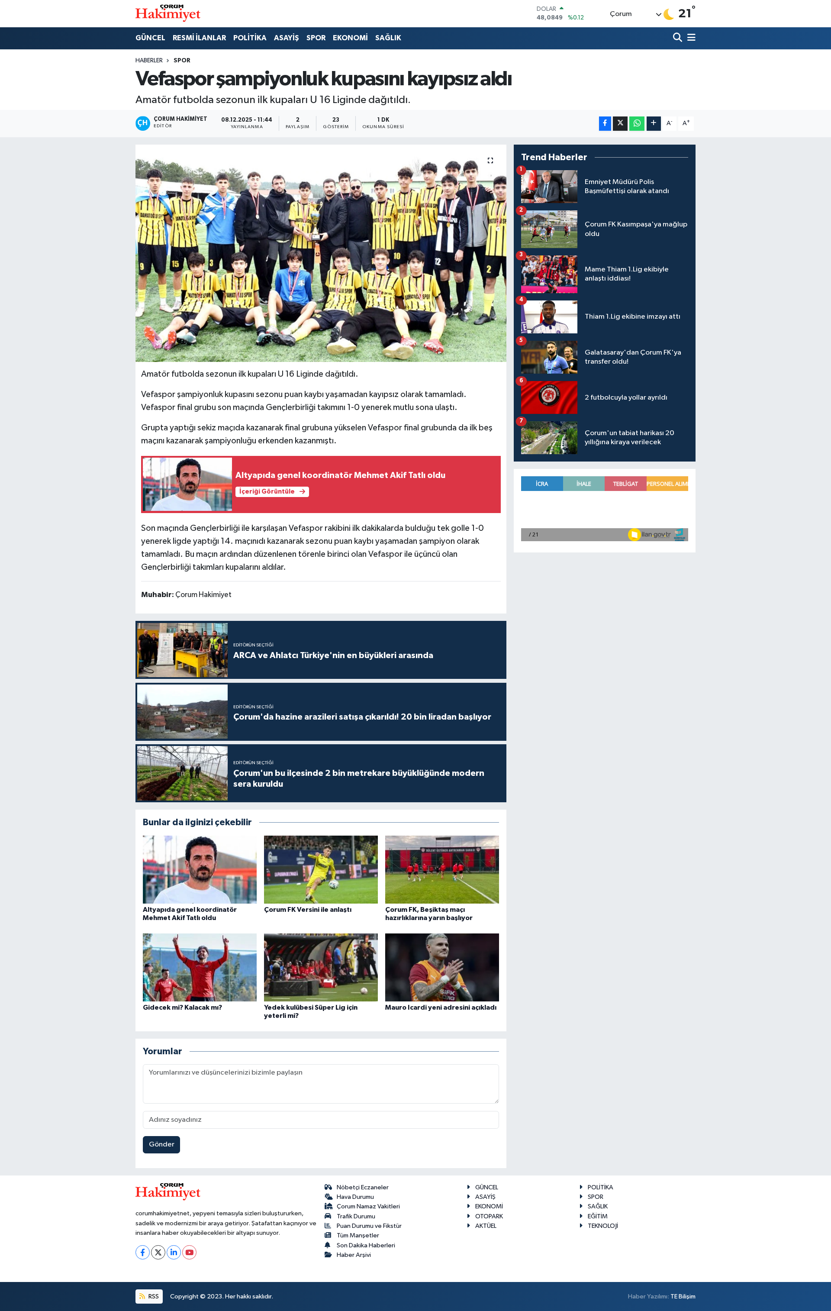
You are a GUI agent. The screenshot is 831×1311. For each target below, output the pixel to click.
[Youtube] (189, 1252)
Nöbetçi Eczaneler (363, 1187)
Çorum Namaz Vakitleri (368, 1206)
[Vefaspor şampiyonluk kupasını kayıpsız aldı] (320, 253)
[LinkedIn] (174, 1252)
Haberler (149, 61)
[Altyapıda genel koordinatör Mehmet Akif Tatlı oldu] (200, 869)
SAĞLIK (388, 38)
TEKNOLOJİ (603, 1226)
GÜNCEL (150, 38)
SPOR (315, 38)
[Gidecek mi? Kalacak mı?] (200, 967)
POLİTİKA (250, 38)
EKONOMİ (350, 38)
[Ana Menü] (690, 38)
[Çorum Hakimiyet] (167, 13)
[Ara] (678, 38)
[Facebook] (142, 1252)
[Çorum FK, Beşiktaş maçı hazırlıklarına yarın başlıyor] (442, 869)
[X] (158, 1252)
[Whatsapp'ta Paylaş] (636, 123)
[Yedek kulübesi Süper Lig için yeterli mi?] (321, 967)
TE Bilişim (683, 1296)
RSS (153, 1296)
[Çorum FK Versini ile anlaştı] (321, 869)
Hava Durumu (355, 1197)
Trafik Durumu (356, 1216)
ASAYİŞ (286, 38)
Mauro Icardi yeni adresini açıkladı (440, 1007)
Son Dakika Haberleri (366, 1245)
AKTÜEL (485, 1226)
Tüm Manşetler (358, 1235)
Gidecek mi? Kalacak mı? (182, 1007)
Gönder (161, 1144)
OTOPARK (489, 1216)
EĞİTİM (598, 1216)
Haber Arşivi (354, 1255)
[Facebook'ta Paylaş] (605, 123)
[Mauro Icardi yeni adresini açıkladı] (442, 967)
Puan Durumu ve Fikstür (369, 1226)
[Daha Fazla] (654, 123)
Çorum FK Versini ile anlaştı (307, 909)
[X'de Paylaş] (620, 123)
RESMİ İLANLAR (199, 38)
